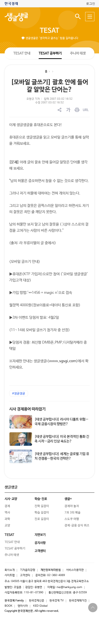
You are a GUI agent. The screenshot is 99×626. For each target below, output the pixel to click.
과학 (7, 519)
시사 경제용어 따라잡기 (27, 409)
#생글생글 (18, 393)
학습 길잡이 (42, 512)
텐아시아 (23, 606)
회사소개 (10, 570)
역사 (7, 512)
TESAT (49, 30)
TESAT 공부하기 (50, 53)
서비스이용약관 (75, 570)
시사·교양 (11, 499)
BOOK (8, 606)
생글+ (68, 499)
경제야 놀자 (71, 506)
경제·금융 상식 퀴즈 (76, 525)
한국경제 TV (57, 600)
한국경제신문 (36, 600)
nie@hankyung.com (69, 587)
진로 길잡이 (42, 519)
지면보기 (40, 535)
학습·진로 (41, 499)
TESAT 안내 (21, 53)
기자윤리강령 (27, 570)
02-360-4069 (56, 575)
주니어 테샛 (78, 53)
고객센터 (25, 575)
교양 (7, 525)
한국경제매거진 (78, 600)
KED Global (40, 606)
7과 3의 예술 (72, 512)
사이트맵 (10, 575)
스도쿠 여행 (71, 519)
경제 (7, 506)
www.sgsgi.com (62, 361)
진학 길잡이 (42, 506)
